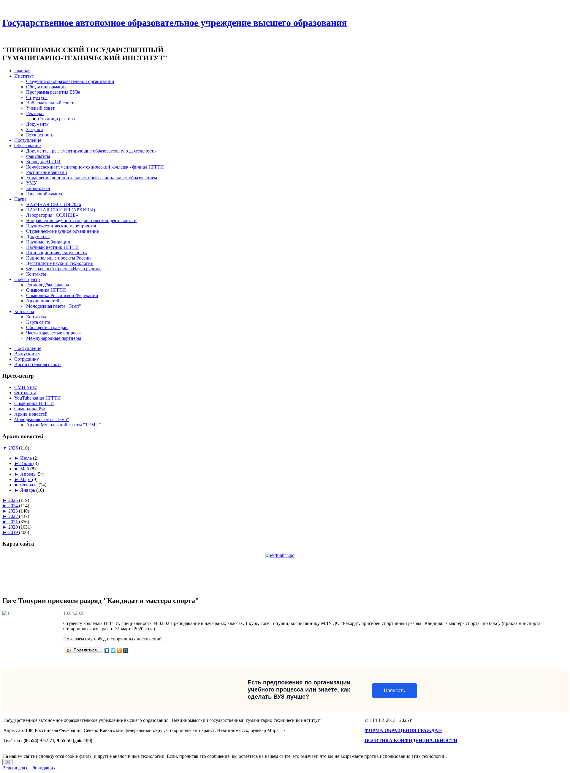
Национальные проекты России (58, 257)
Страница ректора (56, 118)
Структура (37, 97)
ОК (7, 762)
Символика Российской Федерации (62, 295)
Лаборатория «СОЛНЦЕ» (52, 215)
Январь (28, 490)
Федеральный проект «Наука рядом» (63, 268)
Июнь (26, 463)
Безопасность (39, 134)
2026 (13, 447)
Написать (394, 690)
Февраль (29, 484)
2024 (13, 505)
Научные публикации (48, 241)
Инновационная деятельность (56, 252)
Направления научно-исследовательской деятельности (81, 220)
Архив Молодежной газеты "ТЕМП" (63, 424)
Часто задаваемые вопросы (53, 332)
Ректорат (35, 113)
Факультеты (38, 156)
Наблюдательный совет (50, 102)
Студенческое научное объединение (62, 231)
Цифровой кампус (44, 193)
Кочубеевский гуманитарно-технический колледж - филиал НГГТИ (95, 166)
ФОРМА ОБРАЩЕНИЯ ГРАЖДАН (403, 730)
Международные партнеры (53, 338)
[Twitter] (113, 650)
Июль (26, 458)
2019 (13, 532)
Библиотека (38, 188)
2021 (13, 521)
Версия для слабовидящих (29, 767)
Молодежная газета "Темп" (53, 306)
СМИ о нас (25, 387)
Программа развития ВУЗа (53, 92)
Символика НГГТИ (46, 290)
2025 (13, 500)
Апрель (28, 474)
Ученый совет (40, 108)
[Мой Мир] (126, 650)
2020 (13, 527)
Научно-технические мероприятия (61, 225)
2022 (13, 516)
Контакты (36, 273)
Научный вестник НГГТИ (52, 247)
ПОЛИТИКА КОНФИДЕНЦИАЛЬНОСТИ (411, 740)
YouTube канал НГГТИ (37, 397)
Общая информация (46, 86)
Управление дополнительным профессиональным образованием (91, 177)
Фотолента (25, 392)
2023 (13, 510)
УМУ (31, 183)
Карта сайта (38, 322)
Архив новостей (42, 300)
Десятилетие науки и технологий (60, 263)
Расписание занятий (46, 172)
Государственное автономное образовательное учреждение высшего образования (174, 22)
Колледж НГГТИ (43, 161)
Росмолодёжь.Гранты (47, 284)
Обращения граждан (47, 327)
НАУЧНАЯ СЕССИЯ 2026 (53, 204)
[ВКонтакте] (107, 650)
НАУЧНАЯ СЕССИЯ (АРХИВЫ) (60, 209)
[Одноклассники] (119, 650)
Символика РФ (29, 408)
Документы (38, 124)
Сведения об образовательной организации (70, 81)
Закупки (34, 129)
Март (26, 479)
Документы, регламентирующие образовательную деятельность (91, 150)
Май (25, 468)
